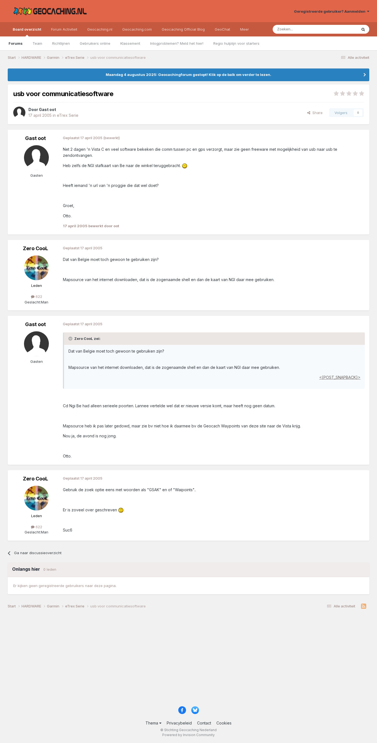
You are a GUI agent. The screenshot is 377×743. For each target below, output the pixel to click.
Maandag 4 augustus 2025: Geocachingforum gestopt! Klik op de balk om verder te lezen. (188, 74)
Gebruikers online (95, 43)
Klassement (130, 43)
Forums (16, 43)
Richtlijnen (61, 43)
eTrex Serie (67, 115)
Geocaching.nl (99, 29)
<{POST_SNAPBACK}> (339, 377)
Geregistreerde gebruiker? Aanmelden (330, 11)
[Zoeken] (363, 29)
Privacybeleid (179, 723)
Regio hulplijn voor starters (236, 43)
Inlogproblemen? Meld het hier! (176, 43)
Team (37, 43)
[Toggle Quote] (70, 338)
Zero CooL (35, 248)
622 (38, 296)
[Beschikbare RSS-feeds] (363, 606)
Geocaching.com (137, 29)
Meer (244, 29)
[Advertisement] (173, 659)
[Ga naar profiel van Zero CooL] (36, 267)
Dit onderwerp (338, 29)
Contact (204, 723)
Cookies (224, 723)
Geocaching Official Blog (183, 29)
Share (316, 112)
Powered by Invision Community (188, 735)
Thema (152, 723)
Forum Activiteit (64, 29)
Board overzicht (27, 29)
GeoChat (222, 29)
